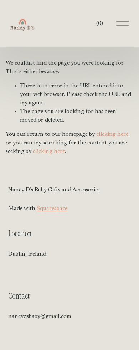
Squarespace (52, 208)
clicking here (112, 134)
